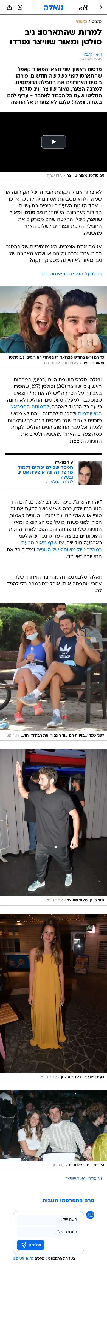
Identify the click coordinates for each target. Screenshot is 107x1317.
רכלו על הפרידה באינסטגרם (71, 274)
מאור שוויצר (75, 1179)
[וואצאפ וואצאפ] (20, 7)
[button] (83, 7)
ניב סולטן (94, 1179)
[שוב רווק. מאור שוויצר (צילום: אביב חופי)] (53, 827)
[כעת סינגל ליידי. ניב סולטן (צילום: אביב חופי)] (53, 998)
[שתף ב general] (9, 7)
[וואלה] (53, 7)
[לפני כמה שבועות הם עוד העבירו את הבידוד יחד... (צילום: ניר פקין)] (53, 672)
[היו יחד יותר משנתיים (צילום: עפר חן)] (53, 1130)
